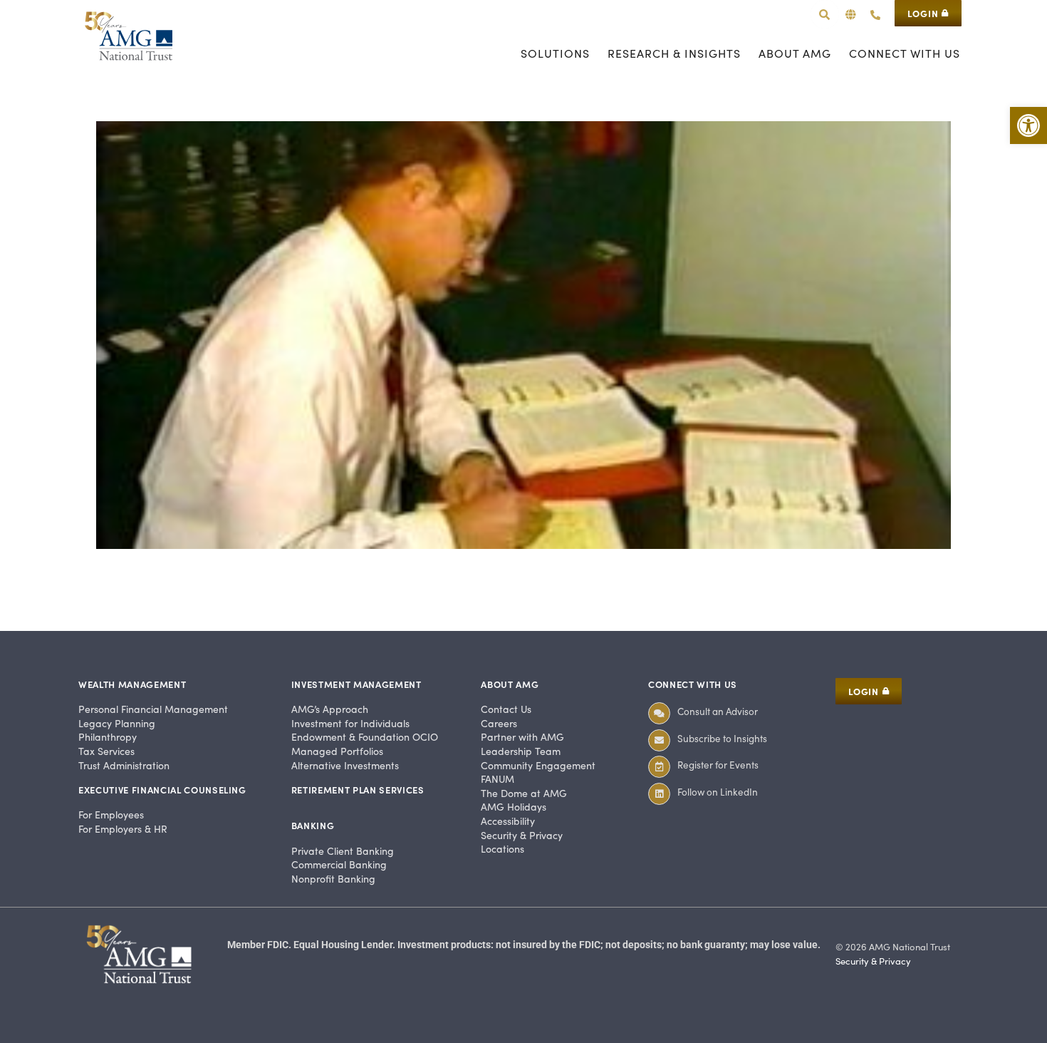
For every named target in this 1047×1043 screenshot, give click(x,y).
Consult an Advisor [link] (717, 711)
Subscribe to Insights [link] (722, 738)
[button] (850, 14)
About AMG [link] (509, 684)
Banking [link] (313, 825)
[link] (1028, 125)
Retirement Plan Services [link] (357, 789)
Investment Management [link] (356, 684)
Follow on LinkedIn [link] (717, 791)
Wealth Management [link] (132, 684)
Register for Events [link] (718, 764)
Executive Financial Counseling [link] (162, 789)
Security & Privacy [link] (873, 961)
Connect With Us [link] (692, 684)
